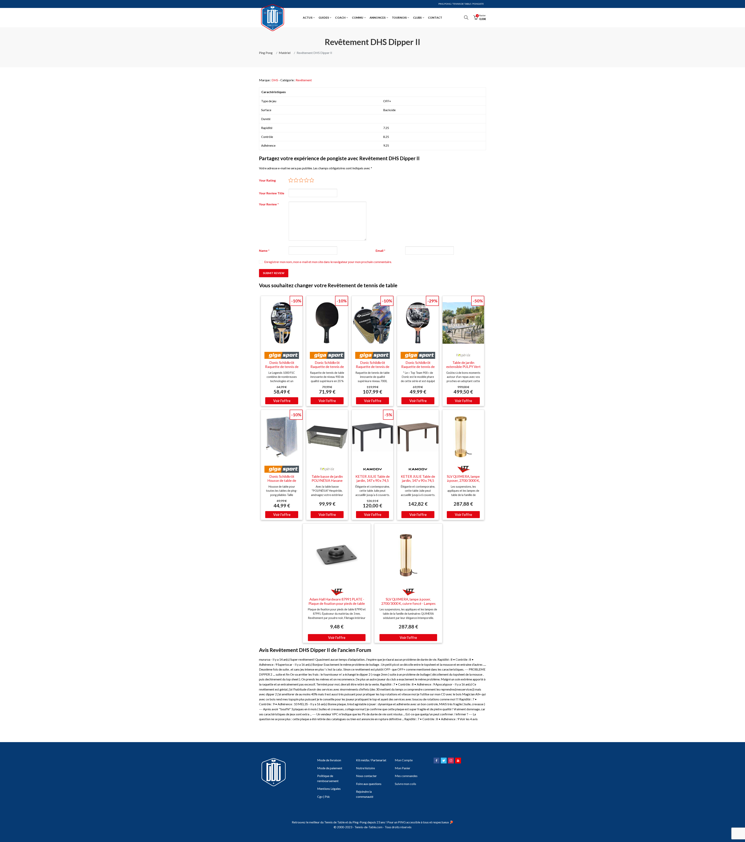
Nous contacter (366, 776)
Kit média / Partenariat (371, 760)
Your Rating (267, 180)
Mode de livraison (329, 760)
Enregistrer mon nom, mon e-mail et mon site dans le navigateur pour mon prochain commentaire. (328, 262)
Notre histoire (365, 768)
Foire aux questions (368, 784)
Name (264, 250)
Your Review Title (271, 193)
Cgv (320, 796)
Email (380, 250)
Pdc (327, 796)
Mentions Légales (329, 788)
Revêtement (304, 80)
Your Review (269, 204)
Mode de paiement (329, 768)
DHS (275, 80)
